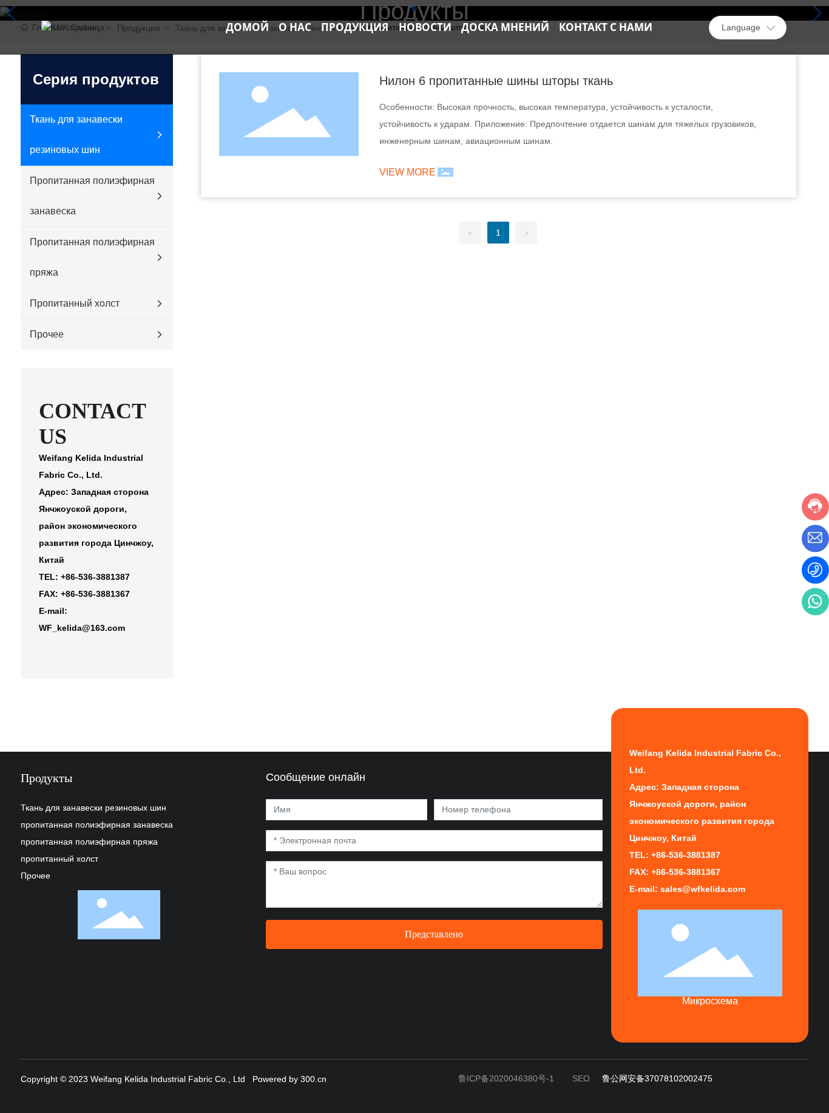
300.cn (313, 1079)
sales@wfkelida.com (702, 889)
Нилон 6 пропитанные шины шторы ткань (496, 80)
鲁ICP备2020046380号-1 (506, 1078)
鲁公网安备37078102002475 (657, 1078)
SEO (581, 1078)
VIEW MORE (407, 172)
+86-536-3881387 (684, 855)
